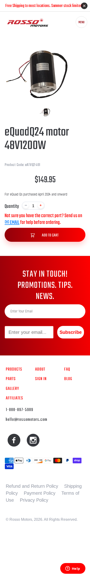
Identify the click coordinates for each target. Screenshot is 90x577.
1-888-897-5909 (19, 409)
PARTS (11, 378)
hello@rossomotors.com (26, 419)
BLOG (68, 378)
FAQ (67, 369)
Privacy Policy (34, 500)
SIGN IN (41, 378)
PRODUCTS (14, 369)
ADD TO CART (50, 235)
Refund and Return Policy (32, 486)
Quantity (12, 206)
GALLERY (12, 388)
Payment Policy (39, 493)
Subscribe (71, 332)
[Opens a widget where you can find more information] (72, 569)
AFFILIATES (14, 398)
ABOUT (40, 369)
